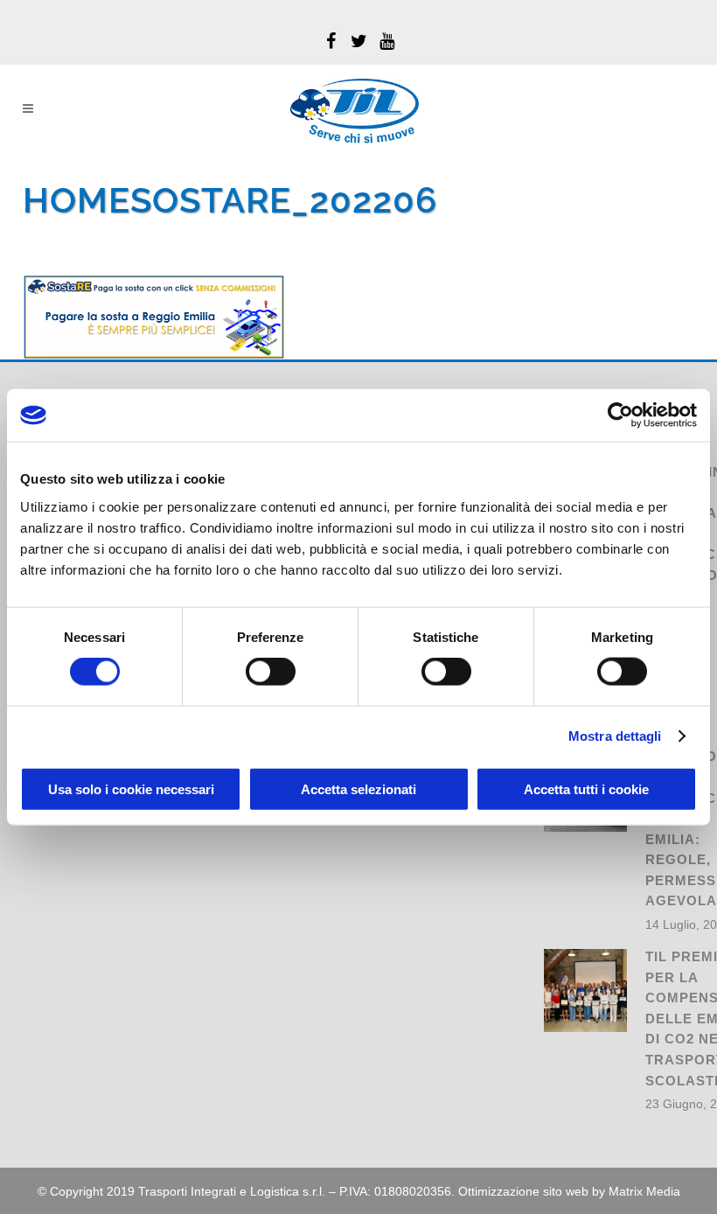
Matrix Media (644, 1191)
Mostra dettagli (615, 736)
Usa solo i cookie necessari (131, 788)
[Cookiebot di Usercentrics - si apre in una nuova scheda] (620, 415)
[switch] (271, 672)
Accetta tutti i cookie (586, 788)
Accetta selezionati (358, 788)
